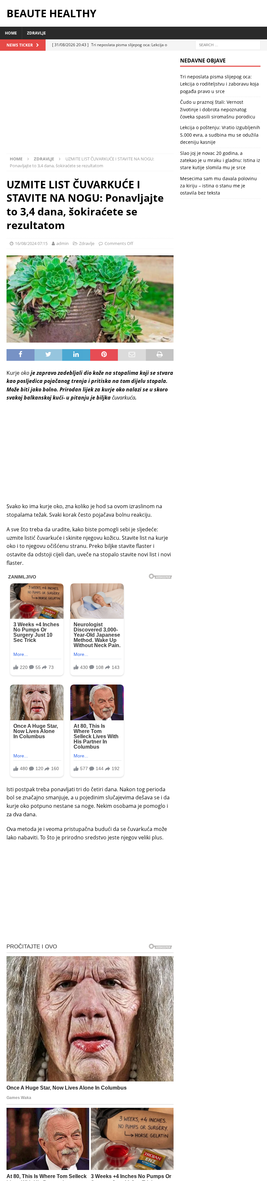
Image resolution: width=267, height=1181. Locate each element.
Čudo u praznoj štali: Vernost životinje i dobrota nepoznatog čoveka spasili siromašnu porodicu (217, 109)
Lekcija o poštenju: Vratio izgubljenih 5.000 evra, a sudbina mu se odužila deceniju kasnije (220, 134)
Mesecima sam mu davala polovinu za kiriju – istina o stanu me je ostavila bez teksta (218, 185)
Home (11, 33)
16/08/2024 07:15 (31, 243)
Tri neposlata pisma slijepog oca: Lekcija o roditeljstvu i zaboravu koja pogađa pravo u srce (219, 84)
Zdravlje (36, 33)
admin (62, 243)
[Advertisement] (90, 105)
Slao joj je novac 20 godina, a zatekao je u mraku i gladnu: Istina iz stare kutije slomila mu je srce (220, 160)
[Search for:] (227, 44)
